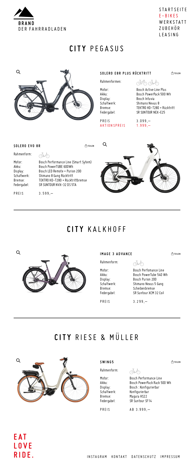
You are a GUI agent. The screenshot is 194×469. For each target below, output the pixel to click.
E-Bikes (169, 16)
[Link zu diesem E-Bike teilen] (175, 73)
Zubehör (169, 28)
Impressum (170, 456)
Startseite (173, 9)
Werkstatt (173, 22)
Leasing (169, 34)
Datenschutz (143, 456)
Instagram (97, 456)
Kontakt (119, 456)
